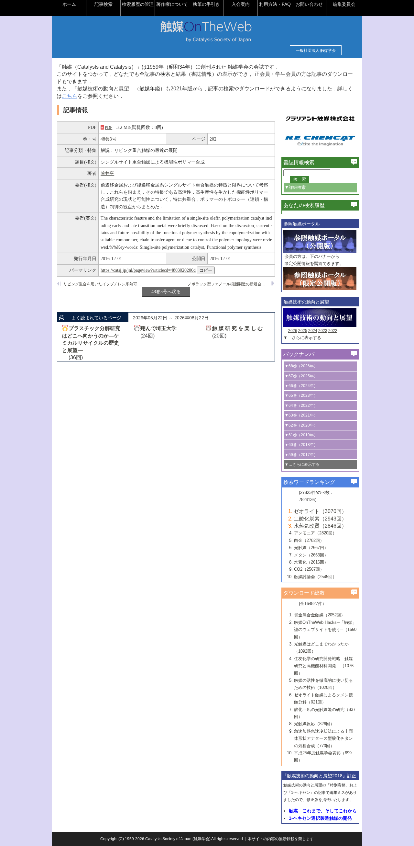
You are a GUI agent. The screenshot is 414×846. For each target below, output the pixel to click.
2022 (332, 330)
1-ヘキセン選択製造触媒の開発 (320, 818)
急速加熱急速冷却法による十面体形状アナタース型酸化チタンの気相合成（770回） (323, 738)
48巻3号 (108, 139)
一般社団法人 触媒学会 (316, 50)
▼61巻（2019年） (301, 435)
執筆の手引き (206, 4)
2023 (322, 330)
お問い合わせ (309, 4)
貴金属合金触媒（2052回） (319, 614)
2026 (292, 330)
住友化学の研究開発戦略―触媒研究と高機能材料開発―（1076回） (324, 666)
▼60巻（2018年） (301, 444)
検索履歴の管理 (138, 4)
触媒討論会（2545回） (315, 576)
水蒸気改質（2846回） (320, 526)
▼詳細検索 (295, 187)
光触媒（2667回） (311, 547)
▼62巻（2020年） (301, 425)
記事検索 (103, 4)
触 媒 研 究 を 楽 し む (237, 328)
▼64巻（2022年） (301, 405)
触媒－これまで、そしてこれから (323, 810)
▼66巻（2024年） (301, 385)
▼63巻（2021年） (301, 415)
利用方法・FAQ (275, 4)
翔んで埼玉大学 (158, 328)
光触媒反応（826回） (314, 723)
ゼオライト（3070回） (320, 511)
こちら (69, 96)
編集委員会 (344, 4)
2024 (312, 330)
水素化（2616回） (311, 562)
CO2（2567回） (309, 569)
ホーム (69, 4)
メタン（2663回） (311, 555)
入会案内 (241, 4)
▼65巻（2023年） (301, 395)
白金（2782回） (309, 540)
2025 (302, 330)
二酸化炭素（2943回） (320, 518)
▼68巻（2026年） (301, 366)
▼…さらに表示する (302, 337)
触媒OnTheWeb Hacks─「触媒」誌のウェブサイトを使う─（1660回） (325, 629)
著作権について (172, 4)
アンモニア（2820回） (315, 533)
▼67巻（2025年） (301, 376)
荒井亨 (107, 173)
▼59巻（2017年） (301, 454)
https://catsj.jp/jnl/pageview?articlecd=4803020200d (148, 270)
